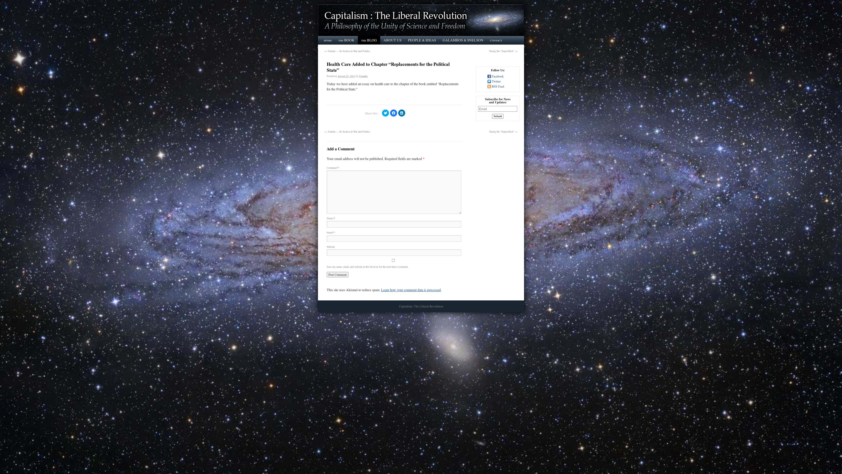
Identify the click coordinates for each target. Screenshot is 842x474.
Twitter (496, 81)
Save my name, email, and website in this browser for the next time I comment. (367, 266)
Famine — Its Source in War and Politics (347, 51)
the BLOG (369, 40)
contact (496, 40)
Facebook (498, 76)
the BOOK (346, 40)
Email (331, 232)
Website (331, 246)
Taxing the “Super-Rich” (503, 51)
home (328, 40)
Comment (333, 167)
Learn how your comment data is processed (411, 289)
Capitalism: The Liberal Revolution (421, 306)
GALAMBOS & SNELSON (463, 40)
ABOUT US (392, 40)
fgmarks (363, 76)
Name (331, 218)
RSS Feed (498, 86)
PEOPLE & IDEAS (422, 40)
